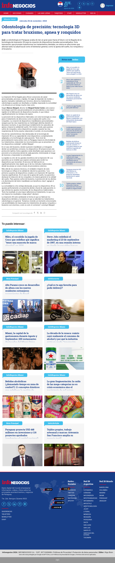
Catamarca (88, 490)
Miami (101, 495)
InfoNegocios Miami (14, 230)
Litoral (87, 511)
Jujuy (86, 509)
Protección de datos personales (85, 552)
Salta (86, 522)
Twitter (71, 493)
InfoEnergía (89, 495)
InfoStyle (88, 503)
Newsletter (81, 13)
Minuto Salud (9, 19)
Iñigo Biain (109, 552)
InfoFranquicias (90, 498)
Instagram (72, 498)
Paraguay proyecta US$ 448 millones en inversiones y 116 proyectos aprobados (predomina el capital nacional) (73, 174)
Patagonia (88, 520)
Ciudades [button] (29, 13)
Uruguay (102, 501)
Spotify (71, 501)
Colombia (103, 490)
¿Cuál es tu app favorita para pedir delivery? (73, 106)
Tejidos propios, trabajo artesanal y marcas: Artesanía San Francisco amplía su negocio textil (74, 186)
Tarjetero (58, 13)
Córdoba (87, 493)
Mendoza (87, 514)
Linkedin (71, 495)
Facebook (72, 490)
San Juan (87, 525)
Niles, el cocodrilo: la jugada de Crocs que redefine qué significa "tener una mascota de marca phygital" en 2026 (73, 70)
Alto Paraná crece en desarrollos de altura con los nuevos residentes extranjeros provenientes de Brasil (74, 97)
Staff (69, 13)
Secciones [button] (17, 13)
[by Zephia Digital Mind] (57, 560)
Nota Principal (12, 278)
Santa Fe (87, 530)
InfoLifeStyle (53, 423)
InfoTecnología (90, 506)
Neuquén (87, 517)
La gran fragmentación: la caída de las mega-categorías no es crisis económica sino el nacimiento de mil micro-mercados (74, 160)
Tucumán (87, 537)
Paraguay (103, 498)
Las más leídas (44, 13)
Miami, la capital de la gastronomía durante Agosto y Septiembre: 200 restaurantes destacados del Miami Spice (74, 118)
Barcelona (103, 487)
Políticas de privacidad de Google (63, 554)
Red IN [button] (92, 13)
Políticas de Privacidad (62, 552)
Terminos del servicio (82, 554)
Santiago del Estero (89, 534)
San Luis (87, 528)
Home (6, 13)
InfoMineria (88, 501)
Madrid (102, 493)
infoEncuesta (53, 278)
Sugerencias (7, 511)
